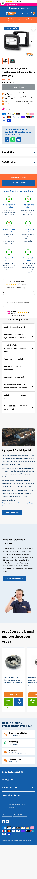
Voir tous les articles (19, 183)
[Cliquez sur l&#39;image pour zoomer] (33, 28)
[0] (32, 13)
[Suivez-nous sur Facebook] (3, 821)
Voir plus (13, 695)
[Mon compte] (28, 14)
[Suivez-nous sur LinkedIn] (7, 821)
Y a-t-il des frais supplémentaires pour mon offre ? (15, 348)
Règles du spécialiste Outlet (15, 327)
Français (5, 815)
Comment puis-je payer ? (14, 377)
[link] (13, 679)
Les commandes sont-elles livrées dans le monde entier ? (16, 386)
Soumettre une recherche (14, 578)
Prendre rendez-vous (12, 513)
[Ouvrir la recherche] (23, 14)
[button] (5, 41)
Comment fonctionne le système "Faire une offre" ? (15, 336)
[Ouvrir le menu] (3, 13)
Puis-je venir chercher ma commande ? (14, 368)
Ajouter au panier (8, 702)
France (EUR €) (18, 815)
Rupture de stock (18, 87)
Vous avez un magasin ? (13, 359)
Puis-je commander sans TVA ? (15, 397)
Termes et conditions (7, 841)
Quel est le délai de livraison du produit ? (15, 407)
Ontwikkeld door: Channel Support (17, 805)
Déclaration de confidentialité (22, 841)
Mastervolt (6, 79)
